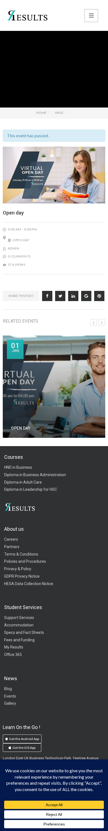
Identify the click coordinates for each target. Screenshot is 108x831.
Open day (20, 240)
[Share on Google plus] (86, 296)
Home (41, 113)
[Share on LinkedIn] (73, 296)
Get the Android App (24, 739)
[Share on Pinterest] (99, 296)
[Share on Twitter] (60, 296)
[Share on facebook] (47, 296)
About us (14, 529)
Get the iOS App (23, 748)
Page (59, 113)
